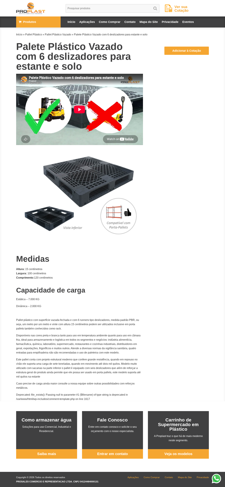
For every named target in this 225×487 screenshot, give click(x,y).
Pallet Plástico (33, 34)
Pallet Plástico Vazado (58, 34)
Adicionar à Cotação (186, 50)
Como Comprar (109, 22)
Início (71, 22)
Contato (130, 22)
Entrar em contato (112, 454)
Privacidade (170, 22)
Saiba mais (46, 454)
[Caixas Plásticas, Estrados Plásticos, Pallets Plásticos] (38, 8)
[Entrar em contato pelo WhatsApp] (216, 478)
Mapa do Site (149, 22)
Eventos (188, 22)
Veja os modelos (178, 454)
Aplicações (87, 22)
